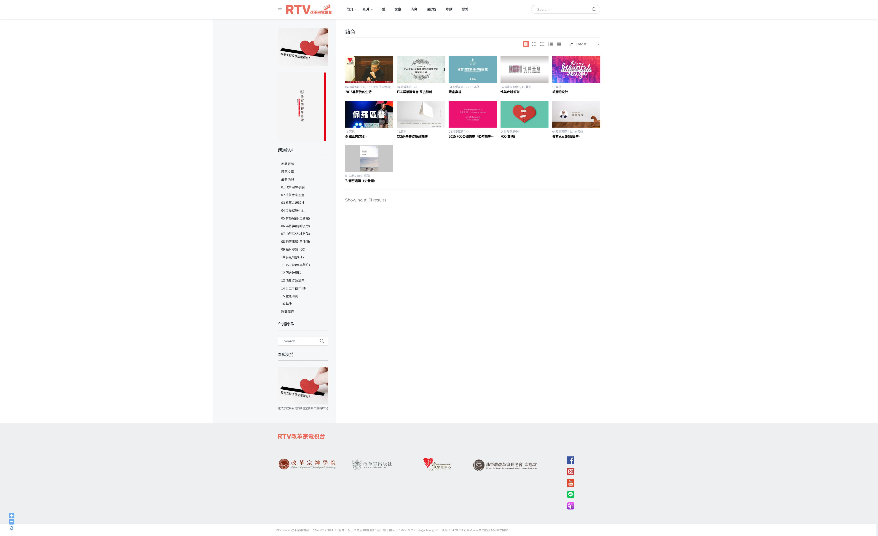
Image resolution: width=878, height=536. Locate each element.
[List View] (551, 44)
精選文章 (287, 171)
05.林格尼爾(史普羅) (357, 176)
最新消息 (287, 179)
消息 (413, 9)
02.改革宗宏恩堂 (293, 195)
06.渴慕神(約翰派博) (295, 226)
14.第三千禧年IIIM (293, 288)
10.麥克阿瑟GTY (292, 257)
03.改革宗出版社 (293, 202)
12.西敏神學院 (291, 272)
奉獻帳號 (287, 163)
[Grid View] (526, 44)
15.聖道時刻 (289, 296)
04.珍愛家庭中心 (355, 87)
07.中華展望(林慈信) (379, 87)
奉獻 (449, 9)
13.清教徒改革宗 (293, 280)
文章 (397, 9)
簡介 (350, 9)
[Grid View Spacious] (534, 44)
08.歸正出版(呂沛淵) (295, 241)
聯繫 (465, 9)
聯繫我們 (287, 311)
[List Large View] (542, 44)
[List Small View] (559, 44)
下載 (381, 9)
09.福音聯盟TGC (293, 249)
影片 (366, 9)
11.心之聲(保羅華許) (295, 265)
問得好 (431, 9)
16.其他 (474, 87)
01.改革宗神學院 (293, 187)
